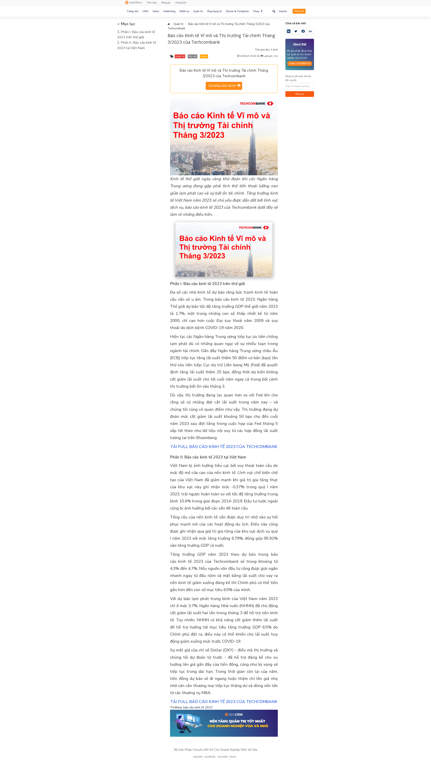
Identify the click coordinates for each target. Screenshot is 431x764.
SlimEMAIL (210, 756)
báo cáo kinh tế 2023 (197, 707)
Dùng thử (299, 11)
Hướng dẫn (180, 2)
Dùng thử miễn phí (299, 63)
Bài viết (192, 56)
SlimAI (232, 756)
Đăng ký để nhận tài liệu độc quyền (298, 78)
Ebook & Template (237, 11)
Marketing (169, 11)
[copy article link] (310, 31)
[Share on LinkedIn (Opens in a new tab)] (288, 31)
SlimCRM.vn (136, 2)
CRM (145, 11)
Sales (156, 11)
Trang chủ (132, 11)
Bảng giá (165, 2)
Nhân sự (184, 11)
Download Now (222, 86)
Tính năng (151, 2)
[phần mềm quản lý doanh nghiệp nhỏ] (224, 723)
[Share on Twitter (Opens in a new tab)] (296, 31)
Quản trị (198, 11)
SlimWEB (223, 756)
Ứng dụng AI (214, 11)
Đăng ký (299, 94)
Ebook (204, 56)
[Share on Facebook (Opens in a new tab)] (303, 31)
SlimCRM (198, 756)
